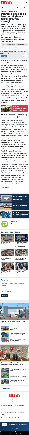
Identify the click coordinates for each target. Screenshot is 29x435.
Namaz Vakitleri (6, 409)
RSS (5, 424)
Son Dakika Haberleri (8, 417)
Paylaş (4, 56)
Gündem (9, 7)
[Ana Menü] (26, 2)
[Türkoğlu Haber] (6, 2)
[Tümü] (27, 388)
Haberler (3, 11)
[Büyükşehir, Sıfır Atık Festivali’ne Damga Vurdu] (21, 265)
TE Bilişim (18, 428)
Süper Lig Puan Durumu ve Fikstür (7, 413)
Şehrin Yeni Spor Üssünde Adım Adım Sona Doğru (6, 244)
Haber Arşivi (20, 417)
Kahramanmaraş (12, 11)
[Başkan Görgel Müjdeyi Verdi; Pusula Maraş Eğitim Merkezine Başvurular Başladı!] (21, 238)
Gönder (4, 295)
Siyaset (3, 7)
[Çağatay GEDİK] (4, 224)
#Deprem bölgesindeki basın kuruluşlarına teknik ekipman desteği (14, 44)
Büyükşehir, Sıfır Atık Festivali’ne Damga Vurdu (20, 271)
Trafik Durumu (20, 409)
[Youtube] (14, 400)
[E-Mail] (11, 226)
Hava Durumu (20, 405)
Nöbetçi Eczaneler (7, 405)
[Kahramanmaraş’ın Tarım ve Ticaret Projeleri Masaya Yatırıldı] (7, 265)
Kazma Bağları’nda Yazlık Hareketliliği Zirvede (6, 258)
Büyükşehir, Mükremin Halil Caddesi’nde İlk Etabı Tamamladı (21, 258)
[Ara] (24, 2)
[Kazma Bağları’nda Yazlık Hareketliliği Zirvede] (7, 252)
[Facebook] (12, 400)
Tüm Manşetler (20, 412)
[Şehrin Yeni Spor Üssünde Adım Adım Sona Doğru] (7, 238)
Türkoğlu (23, 7)
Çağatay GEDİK (14, 223)
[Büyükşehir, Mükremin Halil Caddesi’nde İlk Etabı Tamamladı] (21, 252)
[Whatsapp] (17, 400)
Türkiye (16, 7)
